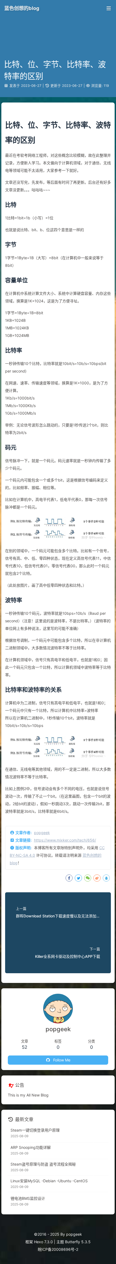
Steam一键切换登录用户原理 (35, 1130)
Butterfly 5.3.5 (78, 1241)
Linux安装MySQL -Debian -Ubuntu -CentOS (49, 1180)
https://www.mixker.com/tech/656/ (65, 840)
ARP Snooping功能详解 (31, 1147)
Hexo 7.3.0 (43, 1241)
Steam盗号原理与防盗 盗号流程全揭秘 (43, 1164)
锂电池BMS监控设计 (28, 1198)
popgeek (42, 832)
